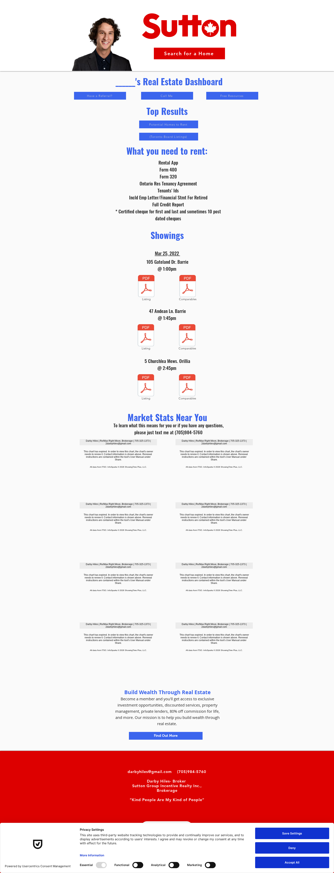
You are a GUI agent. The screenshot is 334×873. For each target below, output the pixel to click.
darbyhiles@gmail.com (150, 771)
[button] (100, 96)
